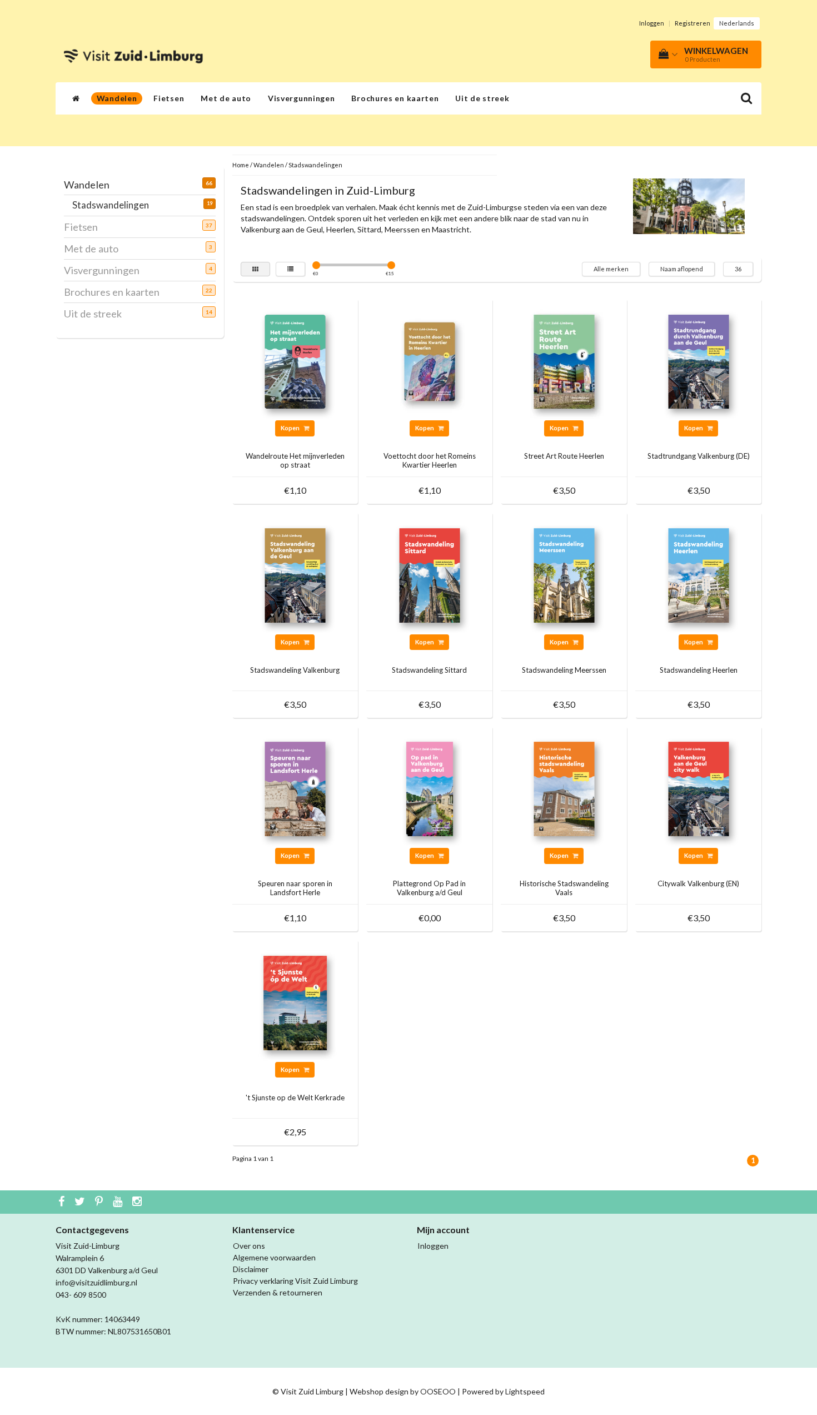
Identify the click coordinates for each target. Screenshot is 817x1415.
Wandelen (117, 98)
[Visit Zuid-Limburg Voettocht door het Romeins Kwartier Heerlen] (430, 360)
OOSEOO (438, 1391)
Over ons (249, 1245)
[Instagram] (138, 1202)
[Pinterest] (100, 1202)
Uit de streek (482, 98)
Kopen (291, 427)
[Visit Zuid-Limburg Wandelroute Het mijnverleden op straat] (295, 360)
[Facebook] (62, 1202)
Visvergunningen (301, 98)
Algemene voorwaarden (274, 1257)
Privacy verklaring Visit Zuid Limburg (295, 1280)
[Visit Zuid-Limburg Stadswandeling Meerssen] (564, 574)
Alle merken (611, 268)
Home (240, 164)
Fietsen (168, 98)
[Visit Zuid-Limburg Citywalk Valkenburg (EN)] (699, 788)
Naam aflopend (681, 268)
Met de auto (226, 98)
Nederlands (736, 23)
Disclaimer (250, 1269)
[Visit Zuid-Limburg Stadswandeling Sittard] (430, 574)
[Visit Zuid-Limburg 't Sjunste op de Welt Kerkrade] (295, 1001)
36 (738, 268)
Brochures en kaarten (395, 98)
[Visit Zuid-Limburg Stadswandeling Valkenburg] (295, 574)
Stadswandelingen (114, 205)
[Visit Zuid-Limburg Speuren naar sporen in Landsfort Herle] (295, 788)
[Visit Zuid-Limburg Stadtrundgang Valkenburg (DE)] (699, 360)
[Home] (76, 98)
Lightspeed (525, 1391)
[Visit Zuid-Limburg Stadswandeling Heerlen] (699, 574)
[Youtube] (119, 1202)
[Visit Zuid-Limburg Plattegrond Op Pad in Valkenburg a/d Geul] (430, 788)
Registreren (692, 23)
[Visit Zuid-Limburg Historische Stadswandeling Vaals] (564, 788)
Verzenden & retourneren (277, 1292)
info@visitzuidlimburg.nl (96, 1282)
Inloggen (651, 23)
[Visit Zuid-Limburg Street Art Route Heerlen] (564, 360)
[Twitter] (81, 1202)
